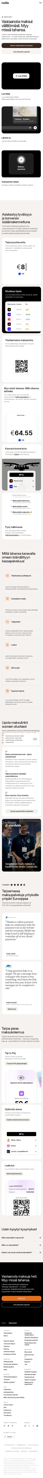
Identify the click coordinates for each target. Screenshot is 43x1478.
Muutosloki (28, 1352)
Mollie (4, 1323)
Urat (5, 1407)
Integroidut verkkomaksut (29, 1334)
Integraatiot (28, 1359)
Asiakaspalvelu (9, 1392)
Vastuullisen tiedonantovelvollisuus (21, 1448)
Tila (25, 1364)
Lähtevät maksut (9, 1351)
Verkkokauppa (8, 1361)
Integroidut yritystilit (31, 1340)
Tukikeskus (7, 1389)
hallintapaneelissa (21, 397)
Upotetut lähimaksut (31, 1337)
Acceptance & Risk (10, 1354)
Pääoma (6, 1349)
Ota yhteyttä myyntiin (11, 1395)
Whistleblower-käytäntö (12, 1451)
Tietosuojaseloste (33, 1445)
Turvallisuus (8, 1415)
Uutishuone (7, 1410)
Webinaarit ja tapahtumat (29, 1383)
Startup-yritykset (9, 1382)
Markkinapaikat (9, 1367)
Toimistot (7, 1379)
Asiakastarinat (29, 1377)
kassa (16, 454)
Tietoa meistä (8, 1405)
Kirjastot (27, 1362)
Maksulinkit (7, 1338)
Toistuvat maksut (9, 1344)
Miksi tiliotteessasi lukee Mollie (14, 1397)
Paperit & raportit (30, 1380)
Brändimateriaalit (30, 1374)
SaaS (5, 1369)
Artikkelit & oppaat (30, 1372)
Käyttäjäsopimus (21, 1445)
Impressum (24, 1451)
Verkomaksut (8, 1333)
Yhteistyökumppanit (10, 1377)
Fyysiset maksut (9, 1341)
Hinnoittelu (7, 1413)
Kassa (6, 1336)
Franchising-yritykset (11, 1364)
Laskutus (7, 1346)
